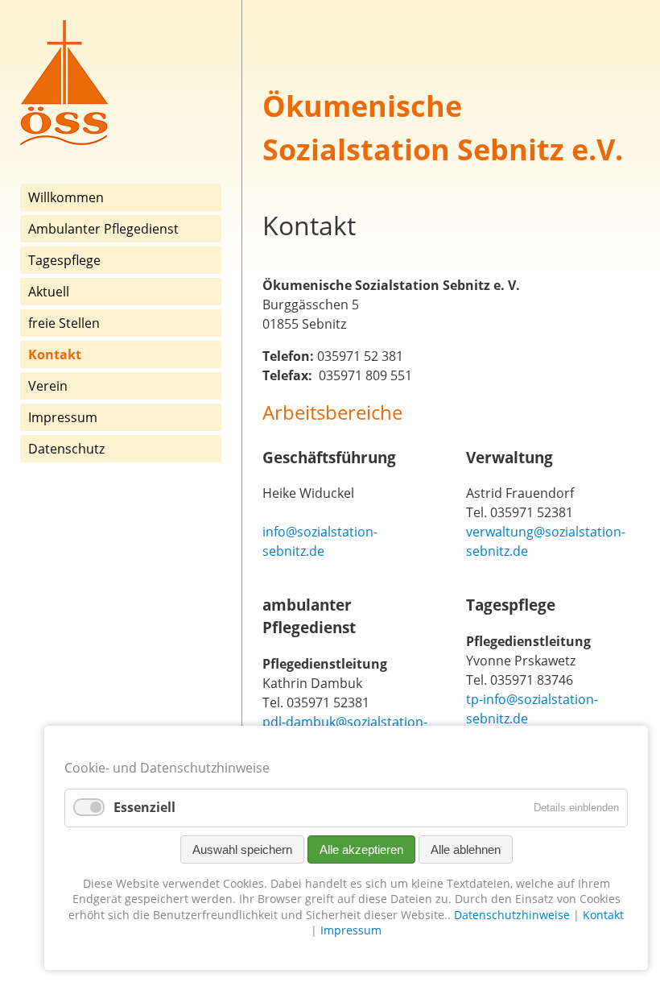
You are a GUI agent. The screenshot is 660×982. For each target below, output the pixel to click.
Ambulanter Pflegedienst (103, 229)
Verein (48, 386)
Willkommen (66, 197)
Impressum (62, 417)
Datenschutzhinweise (512, 914)
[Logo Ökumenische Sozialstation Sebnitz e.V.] (64, 142)
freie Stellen (64, 323)
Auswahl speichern (242, 849)
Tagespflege (64, 260)
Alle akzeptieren (361, 849)
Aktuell (48, 291)
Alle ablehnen (466, 849)
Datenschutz (66, 449)
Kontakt (603, 914)
